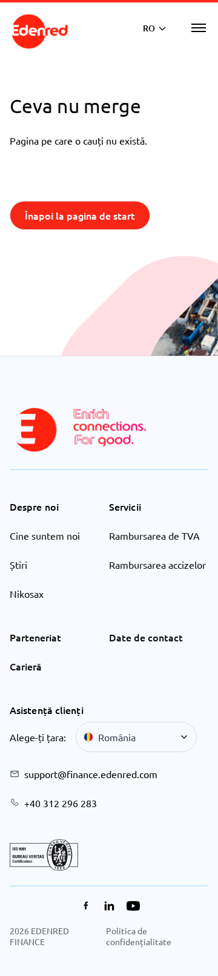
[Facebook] (85, 905)
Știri (18, 564)
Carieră (26, 666)
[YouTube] (133, 905)
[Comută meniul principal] (198, 28)
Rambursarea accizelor (157, 564)
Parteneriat (35, 637)
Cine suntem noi (45, 535)
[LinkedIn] (109, 905)
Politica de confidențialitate (138, 936)
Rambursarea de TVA (154, 535)
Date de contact (146, 637)
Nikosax (27, 594)
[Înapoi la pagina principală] (40, 31)
